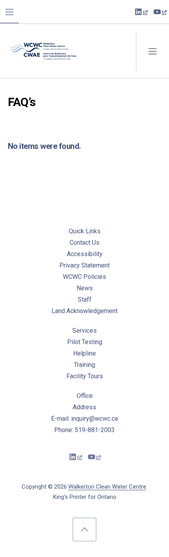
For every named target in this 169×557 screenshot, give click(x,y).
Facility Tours (84, 376)
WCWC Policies (84, 276)
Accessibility (85, 254)
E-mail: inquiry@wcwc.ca (84, 418)
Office (85, 395)
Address (84, 407)
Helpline (84, 353)
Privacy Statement (84, 265)
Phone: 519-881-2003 (84, 430)
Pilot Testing (84, 342)
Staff (85, 299)
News (85, 288)
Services (84, 330)
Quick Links (85, 231)
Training (84, 364)
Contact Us (84, 242)
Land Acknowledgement (84, 311)
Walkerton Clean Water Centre (107, 486)
